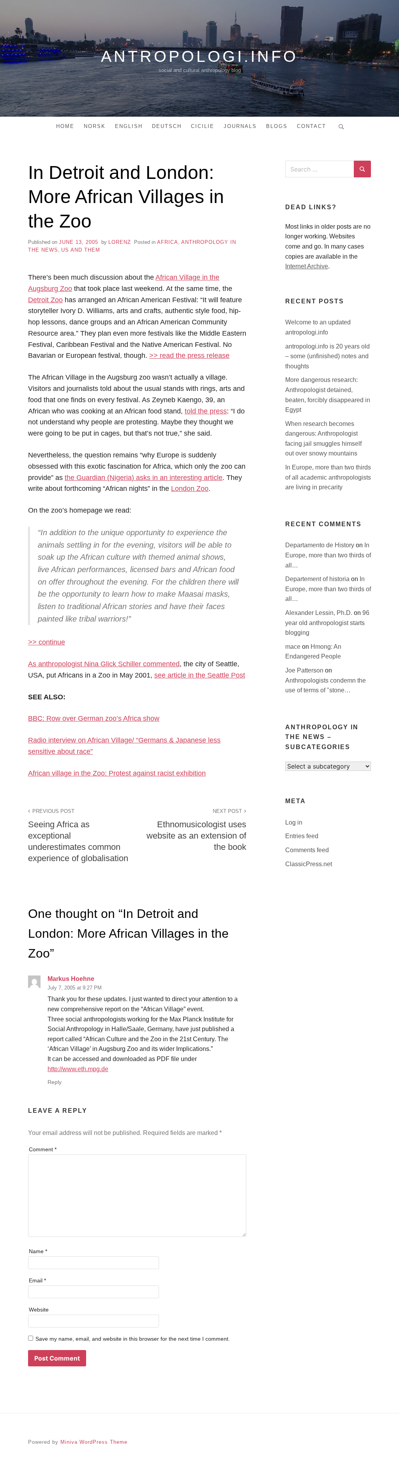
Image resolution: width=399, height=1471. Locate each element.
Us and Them (80, 250)
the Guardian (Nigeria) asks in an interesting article (143, 478)
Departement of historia (318, 579)
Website (39, 1309)
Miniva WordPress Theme (93, 1442)
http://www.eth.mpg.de (78, 1069)
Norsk (95, 126)
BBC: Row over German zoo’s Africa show (93, 718)
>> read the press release (189, 355)
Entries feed (301, 836)
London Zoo (189, 488)
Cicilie (202, 126)
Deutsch (167, 126)
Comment (42, 1149)
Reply (55, 1082)
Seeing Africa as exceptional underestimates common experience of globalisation (78, 835)
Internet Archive (306, 266)
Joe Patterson (305, 670)
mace (293, 646)
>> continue (46, 642)
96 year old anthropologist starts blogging (327, 622)
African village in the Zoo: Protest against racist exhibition (117, 773)
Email (37, 1280)
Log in (293, 822)
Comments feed (307, 850)
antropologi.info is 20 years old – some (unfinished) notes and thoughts (327, 356)
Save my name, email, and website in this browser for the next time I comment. (132, 1339)
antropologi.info (199, 56)
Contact (311, 126)
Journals (240, 126)
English (129, 126)
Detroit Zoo (45, 300)
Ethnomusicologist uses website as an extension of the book (196, 830)
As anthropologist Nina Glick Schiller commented (104, 664)
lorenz (119, 242)
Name (38, 1251)
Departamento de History (320, 545)
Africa (167, 242)
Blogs (277, 126)
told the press (206, 411)
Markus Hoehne (71, 978)
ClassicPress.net (308, 864)
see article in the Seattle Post (199, 675)
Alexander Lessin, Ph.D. (319, 612)
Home (65, 126)
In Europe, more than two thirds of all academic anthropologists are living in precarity (328, 477)
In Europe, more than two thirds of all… (328, 555)
